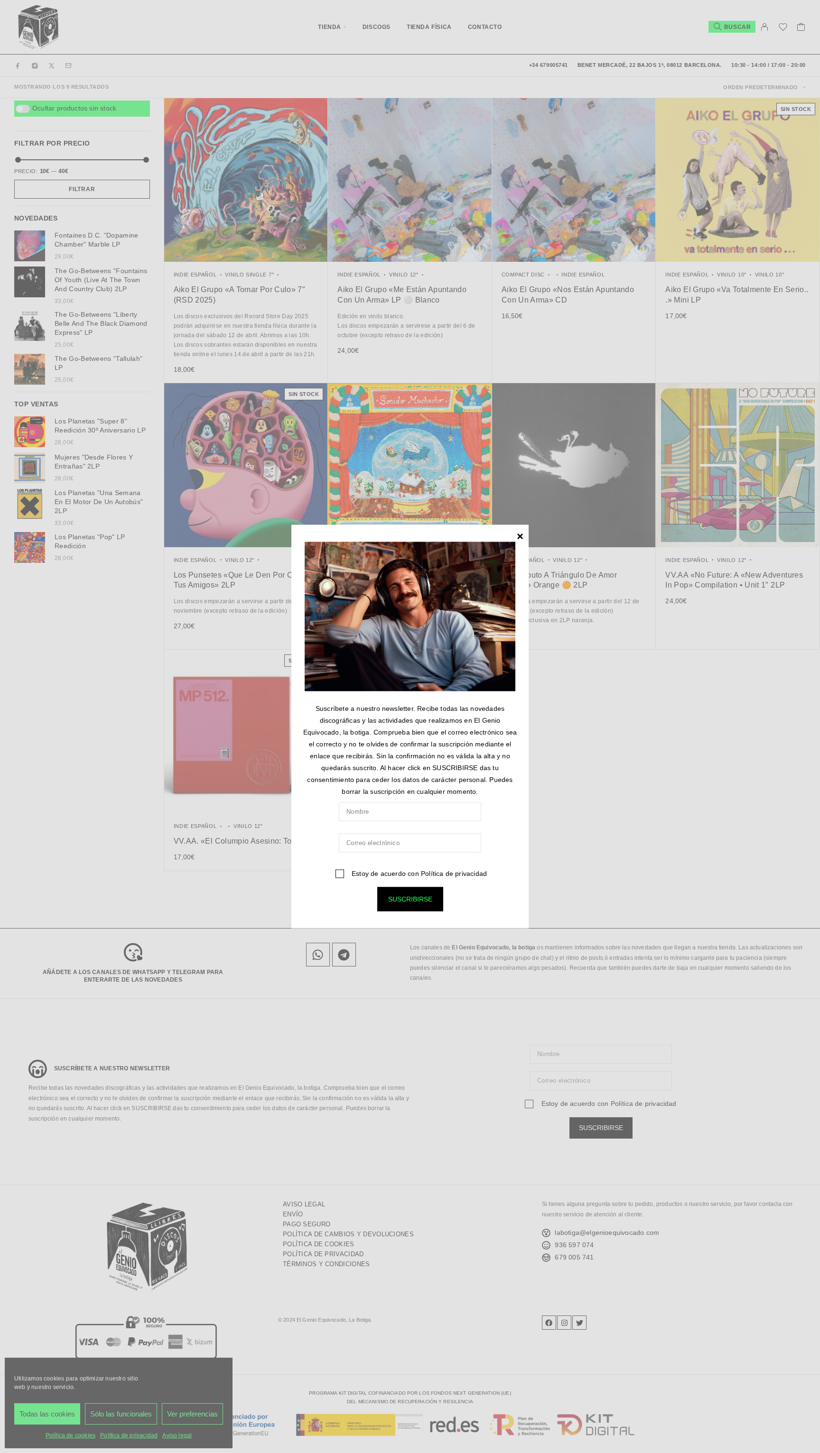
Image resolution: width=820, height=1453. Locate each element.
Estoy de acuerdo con (418, 873)
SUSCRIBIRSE (410, 898)
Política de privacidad (454, 873)
